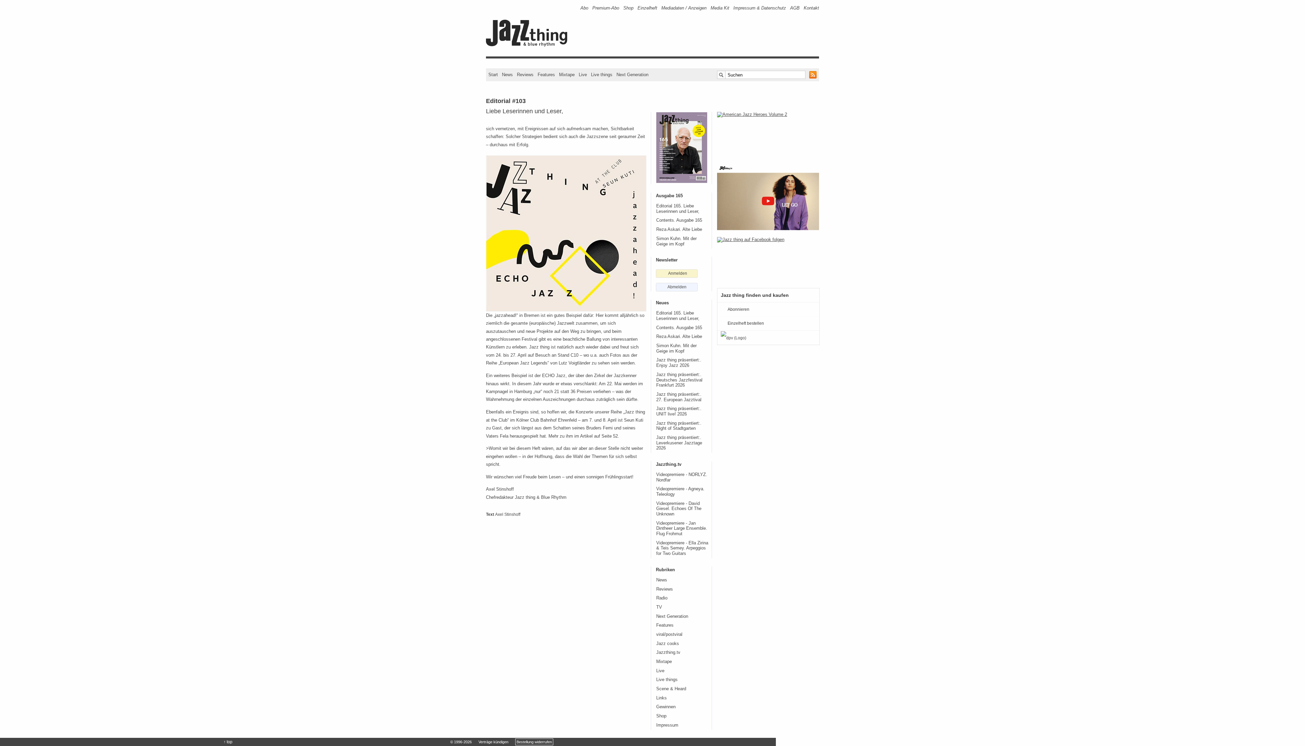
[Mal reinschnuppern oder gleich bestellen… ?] (768, 134)
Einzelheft (647, 8)
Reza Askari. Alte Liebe (679, 229)
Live (583, 74)
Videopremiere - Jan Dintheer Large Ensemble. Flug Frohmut (681, 528)
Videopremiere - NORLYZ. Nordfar (681, 477)
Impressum (667, 725)
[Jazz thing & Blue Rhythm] (529, 45)
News (507, 74)
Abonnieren (738, 309)
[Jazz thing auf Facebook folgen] (768, 259)
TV (659, 607)
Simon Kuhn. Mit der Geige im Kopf (676, 241)
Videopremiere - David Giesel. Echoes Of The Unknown (678, 508)
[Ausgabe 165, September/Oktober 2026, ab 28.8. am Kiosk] (682, 147)
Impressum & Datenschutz (759, 8)
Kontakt (811, 8)
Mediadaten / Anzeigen (684, 8)
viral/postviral (669, 634)
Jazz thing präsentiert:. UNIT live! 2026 (678, 411)
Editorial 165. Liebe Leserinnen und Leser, (677, 209)
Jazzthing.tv (668, 652)
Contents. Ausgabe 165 (679, 220)
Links (661, 698)
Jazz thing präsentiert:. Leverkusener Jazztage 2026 (679, 443)
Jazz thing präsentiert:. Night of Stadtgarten (678, 426)
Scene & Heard (671, 688)
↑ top (228, 742)
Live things (601, 74)
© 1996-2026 (461, 742)
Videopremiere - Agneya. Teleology (680, 492)
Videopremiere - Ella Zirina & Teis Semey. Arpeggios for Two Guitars (682, 548)
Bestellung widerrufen (534, 742)
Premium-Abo (605, 8)
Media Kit (720, 8)
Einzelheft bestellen (746, 323)
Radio (661, 598)
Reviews (525, 74)
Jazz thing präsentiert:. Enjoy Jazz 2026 (678, 363)
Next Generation (632, 74)
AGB (795, 8)
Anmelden (677, 273)
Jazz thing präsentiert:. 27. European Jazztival (678, 397)
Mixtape (567, 74)
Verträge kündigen (493, 742)
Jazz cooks (667, 643)
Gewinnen (666, 707)
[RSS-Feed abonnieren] (813, 75)
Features (546, 74)
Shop (628, 8)
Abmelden (676, 287)
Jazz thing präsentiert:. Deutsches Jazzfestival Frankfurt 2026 (679, 380)
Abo (584, 8)
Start (493, 74)
